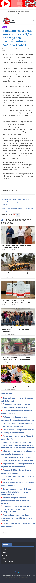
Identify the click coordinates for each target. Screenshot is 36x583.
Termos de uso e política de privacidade (15, 575)
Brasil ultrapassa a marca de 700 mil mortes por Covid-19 (17, 210)
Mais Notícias (6, 394)
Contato (32, 575)
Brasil (4, 27)
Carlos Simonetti (22, 48)
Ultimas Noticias (13, 27)
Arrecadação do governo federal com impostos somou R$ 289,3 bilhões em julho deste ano (16, 517)
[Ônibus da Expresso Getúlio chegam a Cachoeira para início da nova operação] (18, 254)
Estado (4, 555)
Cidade (4, 552)
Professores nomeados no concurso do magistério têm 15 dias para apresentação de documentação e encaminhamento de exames (18, 445)
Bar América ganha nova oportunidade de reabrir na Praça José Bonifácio (17, 358)
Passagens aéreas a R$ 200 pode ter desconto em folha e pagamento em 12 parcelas (16, 201)
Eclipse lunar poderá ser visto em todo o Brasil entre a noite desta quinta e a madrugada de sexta (16, 509)
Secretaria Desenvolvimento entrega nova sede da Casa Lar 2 (16, 246)
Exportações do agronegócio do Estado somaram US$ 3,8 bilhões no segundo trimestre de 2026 (16, 491)
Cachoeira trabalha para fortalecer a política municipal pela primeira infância (17, 386)
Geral (3, 558)
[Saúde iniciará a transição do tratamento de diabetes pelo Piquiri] (18, 282)
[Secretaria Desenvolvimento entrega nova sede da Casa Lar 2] (18, 227)
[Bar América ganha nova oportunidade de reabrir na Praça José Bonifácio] (18, 339)
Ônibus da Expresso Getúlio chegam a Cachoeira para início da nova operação (18, 274)
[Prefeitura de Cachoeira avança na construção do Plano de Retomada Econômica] (18, 309)
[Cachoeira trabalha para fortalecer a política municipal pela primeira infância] (18, 366)
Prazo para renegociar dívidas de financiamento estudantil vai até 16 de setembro (15, 500)
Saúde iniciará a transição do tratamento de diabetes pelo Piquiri (16, 301)
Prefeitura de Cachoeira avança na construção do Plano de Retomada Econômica (16, 330)
